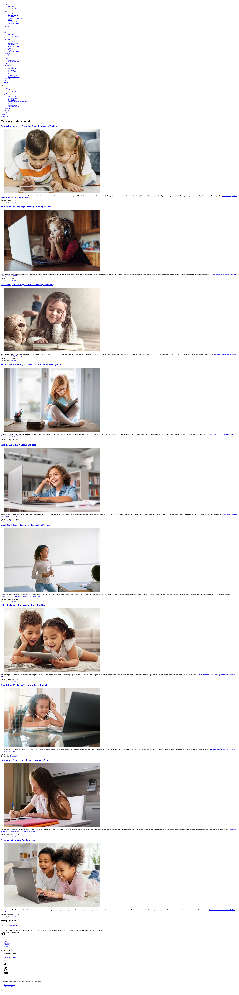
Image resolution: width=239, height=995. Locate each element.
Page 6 (9, 925)
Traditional (7, 11)
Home (6, 5)
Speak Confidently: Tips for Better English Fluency (25, 525)
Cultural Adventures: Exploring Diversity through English (29, 126)
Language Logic (13, 15)
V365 (10, 20)
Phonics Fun (12, 16)
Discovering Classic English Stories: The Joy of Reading (27, 284)
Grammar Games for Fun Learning (18, 840)
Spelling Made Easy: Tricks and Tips (18, 445)
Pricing (6, 26)
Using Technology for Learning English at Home (24, 605)
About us (11, 6)
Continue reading (21, 596)
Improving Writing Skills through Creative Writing (25, 760)
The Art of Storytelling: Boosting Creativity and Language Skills (31, 364)
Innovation (7, 25)
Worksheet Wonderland (15, 18)
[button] (54, 30)
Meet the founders (13, 8)
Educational (13, 202)
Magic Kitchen (12, 21)
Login (6, 82)
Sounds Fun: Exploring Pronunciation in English (24, 685)
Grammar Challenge (14, 23)
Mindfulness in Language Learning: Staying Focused (26, 206)
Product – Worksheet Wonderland (18, 72)
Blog (5, 10)
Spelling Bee (12, 13)
